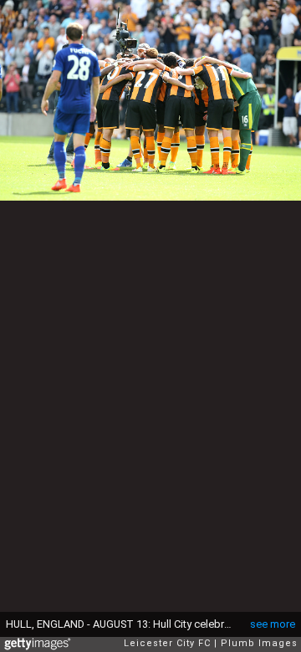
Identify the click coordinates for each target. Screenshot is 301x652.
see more (272, 624)
